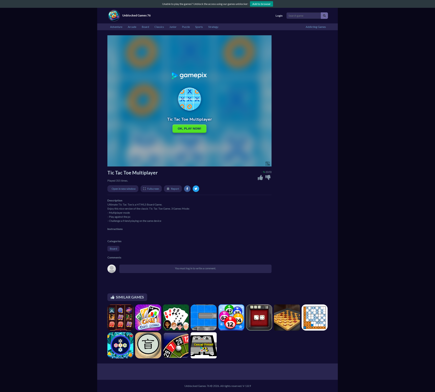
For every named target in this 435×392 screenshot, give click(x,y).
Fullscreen (153, 188)
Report (175, 188)
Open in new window (124, 188)
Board (113, 248)
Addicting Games (316, 26)
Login (279, 15)
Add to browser (261, 3)
